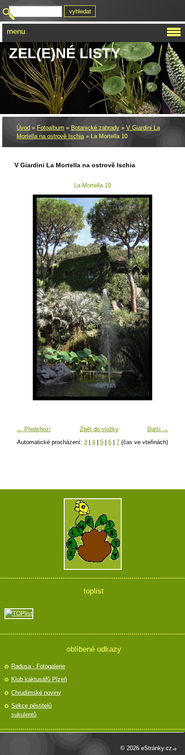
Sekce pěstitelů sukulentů (31, 710)
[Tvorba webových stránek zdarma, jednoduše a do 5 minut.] (175, 749)
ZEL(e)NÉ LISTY (64, 53)
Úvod (23, 127)
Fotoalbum (50, 127)
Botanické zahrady (95, 127)
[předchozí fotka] (27, 297)
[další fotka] (158, 297)
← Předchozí (34, 429)
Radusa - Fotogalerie (38, 666)
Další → (157, 429)
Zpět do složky (99, 429)
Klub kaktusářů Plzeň (39, 679)
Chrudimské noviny (36, 692)
